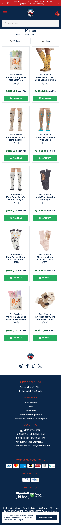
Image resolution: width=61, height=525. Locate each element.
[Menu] (5, 12)
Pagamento (30, 410)
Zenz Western (16, 75)
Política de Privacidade (30, 391)
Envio (30, 406)
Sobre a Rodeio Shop (30, 387)
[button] (16, 98)
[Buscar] (55, 23)
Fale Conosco (30, 402)
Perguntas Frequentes (30, 414)
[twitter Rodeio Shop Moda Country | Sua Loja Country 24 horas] (40, 366)
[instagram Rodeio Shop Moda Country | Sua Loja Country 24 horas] (21, 366)
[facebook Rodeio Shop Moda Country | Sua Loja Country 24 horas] (27, 366)
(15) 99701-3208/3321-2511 (32, 434)
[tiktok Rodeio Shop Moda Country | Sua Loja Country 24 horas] (33, 366)
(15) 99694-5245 (32, 430)
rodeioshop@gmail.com (32, 438)
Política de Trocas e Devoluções (30, 418)
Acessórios (30, 34)
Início (18, 34)
